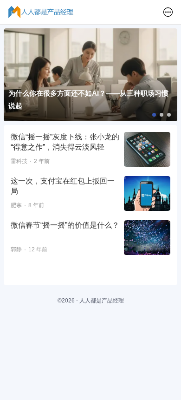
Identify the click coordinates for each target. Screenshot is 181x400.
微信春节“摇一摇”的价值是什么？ (65, 225)
